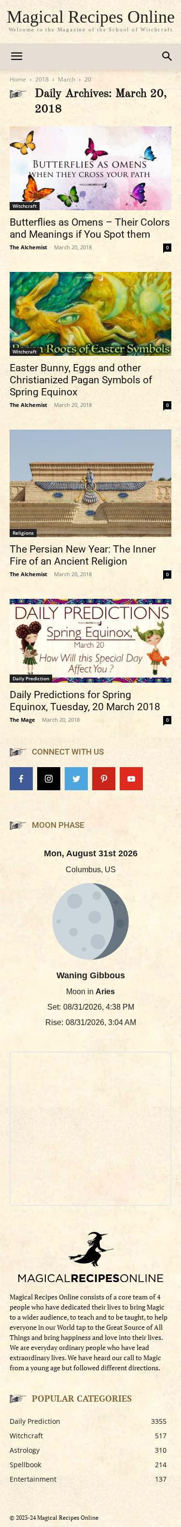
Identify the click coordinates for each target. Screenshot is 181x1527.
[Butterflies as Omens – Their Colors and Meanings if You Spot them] (90, 168)
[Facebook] (21, 778)
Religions (23, 532)
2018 (42, 79)
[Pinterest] (103, 778)
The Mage (22, 719)
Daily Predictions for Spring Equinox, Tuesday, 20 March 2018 (85, 701)
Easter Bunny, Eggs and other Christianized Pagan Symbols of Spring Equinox (81, 380)
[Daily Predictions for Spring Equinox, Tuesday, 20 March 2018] (90, 641)
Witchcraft (25, 206)
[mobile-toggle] (16, 56)
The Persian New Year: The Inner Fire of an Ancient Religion (83, 555)
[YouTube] (131, 778)
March (66, 79)
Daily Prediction (31, 678)
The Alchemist (28, 247)
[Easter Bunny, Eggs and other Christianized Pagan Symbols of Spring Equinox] (90, 314)
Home (18, 79)
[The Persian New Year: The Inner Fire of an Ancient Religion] (90, 483)
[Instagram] (48, 778)
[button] (167, 56)
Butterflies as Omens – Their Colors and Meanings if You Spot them (90, 228)
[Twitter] (76, 778)
